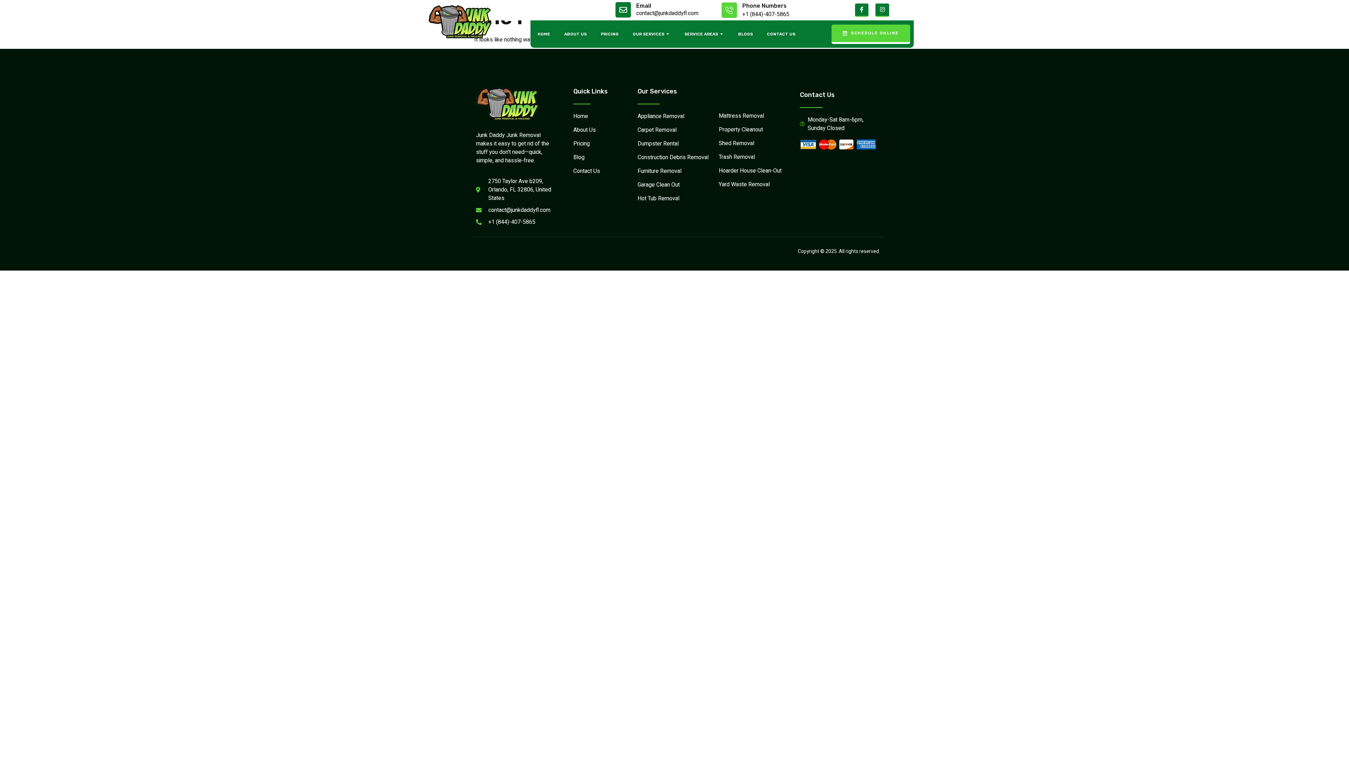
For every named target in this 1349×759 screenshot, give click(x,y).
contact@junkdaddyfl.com (667, 13)
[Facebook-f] (861, 10)
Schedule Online (875, 33)
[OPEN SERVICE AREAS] (722, 34)
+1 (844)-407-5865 (765, 14)
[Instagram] (882, 10)
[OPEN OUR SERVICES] (668, 34)
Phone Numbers (764, 5)
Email (643, 5)
